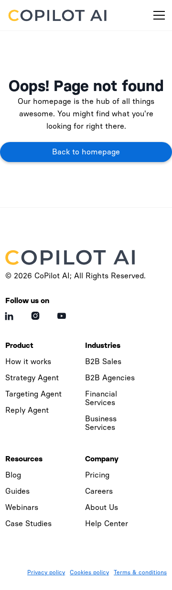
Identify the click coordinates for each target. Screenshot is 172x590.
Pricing (97, 474)
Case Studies (28, 523)
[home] (59, 15)
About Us (101, 507)
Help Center (106, 523)
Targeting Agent (33, 393)
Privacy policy (46, 572)
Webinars (21, 507)
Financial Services (101, 398)
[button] (157, 15)
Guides (17, 491)
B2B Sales (103, 361)
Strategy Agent (32, 377)
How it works (28, 361)
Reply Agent (27, 410)
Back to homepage (86, 151)
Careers (99, 491)
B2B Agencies (110, 377)
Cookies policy (89, 572)
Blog (13, 474)
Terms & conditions (140, 572)
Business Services (101, 423)
